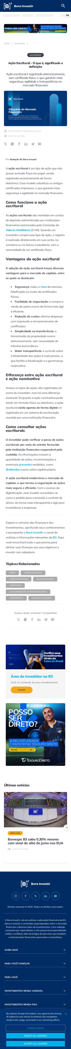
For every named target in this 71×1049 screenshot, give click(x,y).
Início (7, 43)
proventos (25, 464)
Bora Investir (34, 532)
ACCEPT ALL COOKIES (35, 1043)
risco (44, 286)
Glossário (19, 43)
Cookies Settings (35, 1027)
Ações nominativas (19, 579)
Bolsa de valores (45, 579)
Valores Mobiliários (18, 230)
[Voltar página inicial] (18, 6)
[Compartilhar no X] (5, 144)
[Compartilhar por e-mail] (39, 144)
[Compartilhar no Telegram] (32, 144)
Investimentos (16, 598)
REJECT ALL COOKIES (35, 1035)
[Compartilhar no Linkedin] (26, 144)
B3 (54, 537)
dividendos (13, 469)
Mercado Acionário (41, 598)
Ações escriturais (33, 573)
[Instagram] (16, 896)
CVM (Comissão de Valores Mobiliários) (28, 592)
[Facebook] (25, 896)
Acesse (21, 690)
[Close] (65, 1014)
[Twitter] (36, 896)
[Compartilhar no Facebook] (19, 144)
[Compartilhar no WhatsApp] (12, 144)
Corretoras (15, 585)
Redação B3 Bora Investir (23, 159)
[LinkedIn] (45, 896)
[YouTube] (55, 896)
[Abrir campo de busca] (63, 6)
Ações (12, 573)
